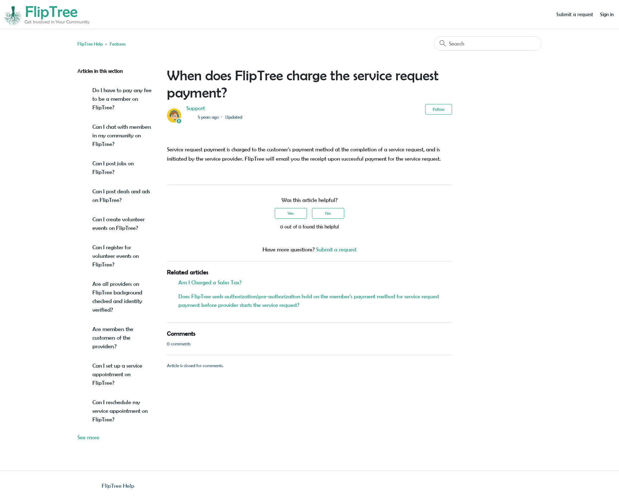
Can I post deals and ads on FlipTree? (121, 195)
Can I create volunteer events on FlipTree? (118, 223)
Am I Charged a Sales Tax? (209, 282)
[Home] (47, 14)
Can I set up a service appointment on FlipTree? (117, 374)
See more (88, 437)
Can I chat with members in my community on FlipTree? (121, 135)
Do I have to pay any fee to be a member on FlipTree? (122, 98)
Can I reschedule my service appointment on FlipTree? (120, 410)
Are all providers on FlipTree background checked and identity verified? (117, 297)
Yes (291, 213)
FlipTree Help (90, 44)
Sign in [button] (607, 14)
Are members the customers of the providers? (112, 337)
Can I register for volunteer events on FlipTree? (115, 256)
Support (195, 108)
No (328, 213)
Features (118, 44)
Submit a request (574, 14)
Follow (439, 109)
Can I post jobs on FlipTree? (113, 167)
